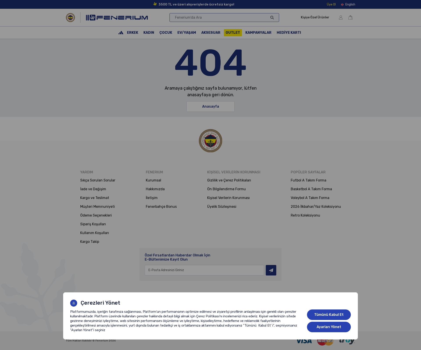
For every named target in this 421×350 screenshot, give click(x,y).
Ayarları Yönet (329, 327)
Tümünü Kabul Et (329, 315)
